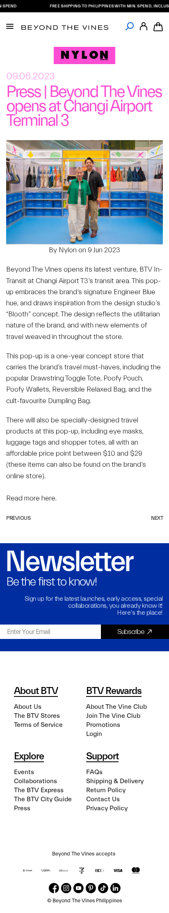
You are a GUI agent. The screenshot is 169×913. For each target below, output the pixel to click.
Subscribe (130, 632)
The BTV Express (39, 790)
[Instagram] (66, 888)
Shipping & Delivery (115, 781)
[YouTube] (78, 888)
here (48, 498)
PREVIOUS (18, 518)
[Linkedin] (115, 888)
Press (22, 808)
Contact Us (103, 799)
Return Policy (106, 790)
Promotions (103, 725)
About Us (27, 706)
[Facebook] (54, 888)
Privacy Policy (107, 808)
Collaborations (35, 781)
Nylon (68, 250)
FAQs (94, 772)
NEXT (157, 518)
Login (94, 734)
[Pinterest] (91, 888)
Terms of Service (38, 725)
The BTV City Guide (43, 799)
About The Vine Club (116, 706)
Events (24, 772)
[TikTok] (103, 888)
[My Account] (144, 26)
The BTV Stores (37, 715)
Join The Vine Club (113, 715)
